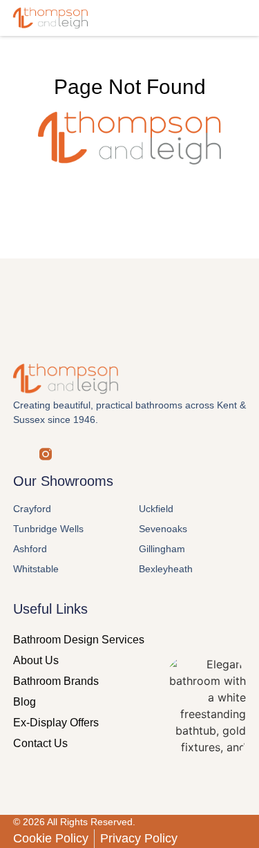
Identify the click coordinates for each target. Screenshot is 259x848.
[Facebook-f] (19, 454)
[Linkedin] (98, 454)
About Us (36, 660)
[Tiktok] (124, 454)
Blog (24, 702)
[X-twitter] (72, 454)
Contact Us (40, 743)
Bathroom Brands (56, 681)
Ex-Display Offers (56, 722)
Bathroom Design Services (78, 640)
